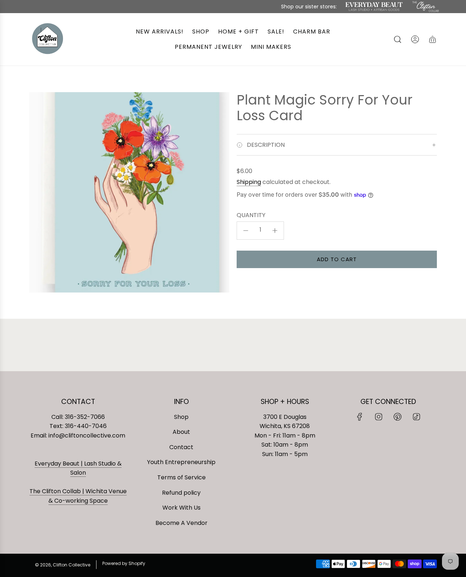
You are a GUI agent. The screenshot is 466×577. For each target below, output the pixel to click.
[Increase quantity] (275, 230)
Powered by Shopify (123, 563)
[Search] (397, 39)
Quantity (251, 215)
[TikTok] (416, 416)
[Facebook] (359, 416)
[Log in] (415, 39)
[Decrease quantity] (245, 230)
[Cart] (432, 39)
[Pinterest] (397, 416)
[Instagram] (378, 416)
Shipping (249, 182)
